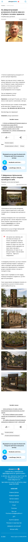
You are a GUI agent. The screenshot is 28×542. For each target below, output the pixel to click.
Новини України (14, 495)
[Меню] (2, 1)
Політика (14, 508)
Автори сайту (14, 529)
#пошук (22, 146)
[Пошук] (25, 1)
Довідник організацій (14, 526)
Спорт (14, 505)
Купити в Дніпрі (14, 520)
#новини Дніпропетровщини (12, 435)
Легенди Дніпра (14, 502)
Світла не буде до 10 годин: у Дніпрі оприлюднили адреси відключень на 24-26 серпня (12, 410)
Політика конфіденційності (14, 513)
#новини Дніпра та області (11, 146)
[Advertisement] (14, 57)
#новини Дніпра (9, 432)
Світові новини (14, 499)
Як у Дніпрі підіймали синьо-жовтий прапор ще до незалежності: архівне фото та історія (13, 416)
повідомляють (10, 223)
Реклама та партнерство (14, 523)
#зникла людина (9, 143)
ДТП (14, 516)
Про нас (14, 511)
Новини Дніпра (14, 492)
